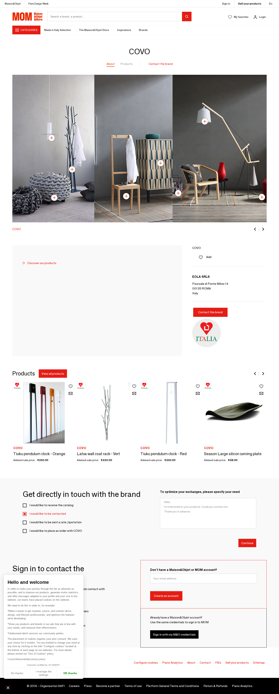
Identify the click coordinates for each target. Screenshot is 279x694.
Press (88, 686)
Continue (247, 543)
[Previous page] (255, 229)
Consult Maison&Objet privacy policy (26, 659)
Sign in (226, 3)
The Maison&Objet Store (94, 30)
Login (262, 17)
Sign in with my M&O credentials (174, 634)
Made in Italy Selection (57, 30)
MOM (27, 16)
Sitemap (259, 662)
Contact (205, 662)
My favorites (241, 17)
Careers (74, 686)
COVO (16, 229)
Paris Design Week (38, 3)
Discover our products (41, 263)
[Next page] (263, 229)
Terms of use (133, 686)
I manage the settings (44, 673)
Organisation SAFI (52, 686)
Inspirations (124, 30)
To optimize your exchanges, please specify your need (200, 492)
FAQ (218, 662)
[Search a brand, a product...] (187, 16)
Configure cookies (146, 662)
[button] (8, 687)
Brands (143, 30)
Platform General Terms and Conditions (172, 686)
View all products (53, 373)
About (110, 64)
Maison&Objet (13, 3)
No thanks (17, 673)
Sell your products (249, 3)
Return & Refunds (215, 686)
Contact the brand (161, 64)
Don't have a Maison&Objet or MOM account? (183, 570)
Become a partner (108, 686)
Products (127, 64)
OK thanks (70, 673)
